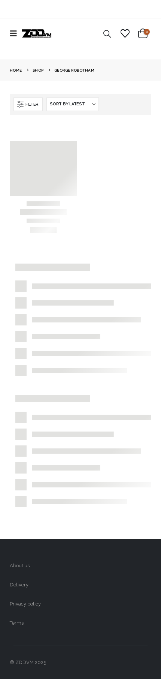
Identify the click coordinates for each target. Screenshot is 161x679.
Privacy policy (25, 604)
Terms (17, 623)
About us (20, 565)
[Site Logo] (37, 33)
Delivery (19, 585)
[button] (16, 33)
